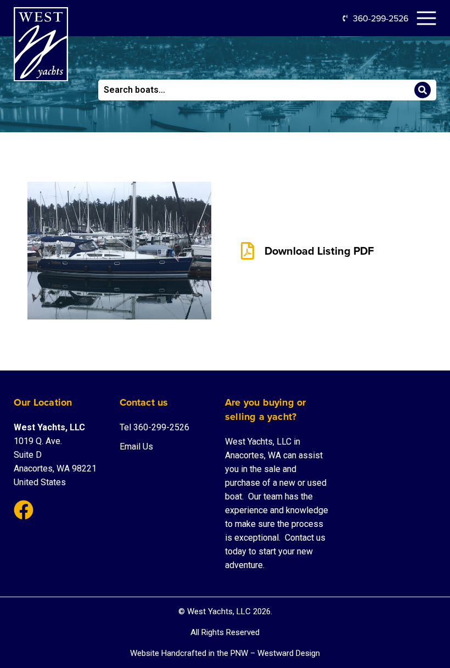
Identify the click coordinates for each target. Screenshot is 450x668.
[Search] (422, 90)
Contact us (305, 537)
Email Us (136, 446)
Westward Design (288, 653)
